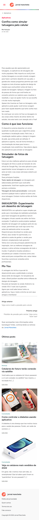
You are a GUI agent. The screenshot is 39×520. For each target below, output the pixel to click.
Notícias (4, 365)
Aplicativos (7, 13)
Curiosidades (6, 414)
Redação (6, 29)
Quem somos (6, 503)
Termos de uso (7, 506)
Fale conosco (6, 510)
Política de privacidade (9, 499)
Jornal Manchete (10, 327)
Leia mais (5, 384)
